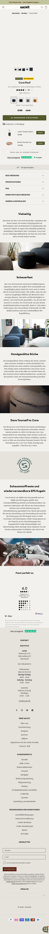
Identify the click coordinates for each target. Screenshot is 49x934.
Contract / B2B (24, 746)
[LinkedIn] (32, 710)
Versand (24, 771)
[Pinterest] (27, 710)
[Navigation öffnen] (3, 7)
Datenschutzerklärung (24, 818)
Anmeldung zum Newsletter (24, 801)
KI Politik (24, 834)
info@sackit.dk (24, 701)
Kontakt (24, 759)
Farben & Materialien (15, 201)
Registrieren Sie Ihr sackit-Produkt (24, 742)
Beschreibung (12, 175)
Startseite (15, 13)
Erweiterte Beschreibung (17, 195)
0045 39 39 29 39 (24, 672)
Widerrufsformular (24, 767)
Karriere (24, 735)
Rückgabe (24, 775)
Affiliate (24, 738)
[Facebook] (16, 710)
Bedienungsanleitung (24, 778)
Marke (24, 830)
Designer (24, 731)
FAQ (7, 188)
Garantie (24, 797)
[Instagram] (22, 710)
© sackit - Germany (24, 907)
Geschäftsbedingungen (24, 815)
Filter (9, 616)
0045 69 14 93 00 (24, 690)
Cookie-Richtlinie (24, 822)
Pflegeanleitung (24, 782)
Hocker (24, 13)
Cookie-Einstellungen (24, 826)
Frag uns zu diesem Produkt (24, 152)
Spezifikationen (13, 182)
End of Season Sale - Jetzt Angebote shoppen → (24, 2)
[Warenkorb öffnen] (46, 7)
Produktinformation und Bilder (24, 790)
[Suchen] (42, 7)
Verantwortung (24, 727)
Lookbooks (24, 794)
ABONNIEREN (9, 869)
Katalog (24, 786)
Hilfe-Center (25, 763)
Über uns (24, 723)
